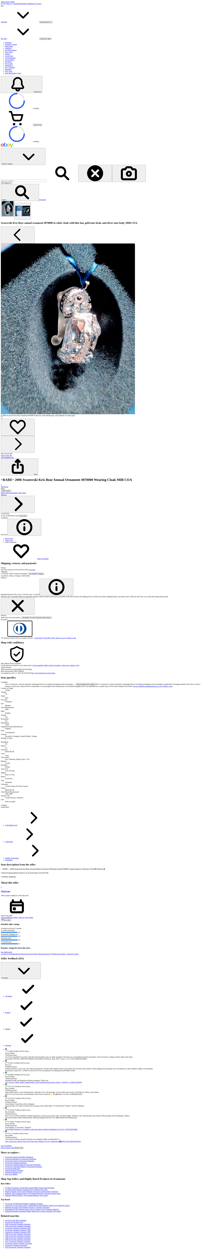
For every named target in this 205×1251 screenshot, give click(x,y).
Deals (20, 4)
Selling (7, 54)
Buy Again (8, 52)
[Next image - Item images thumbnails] (18, 444)
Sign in (8, 4)
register (15, 4)
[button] (20, 192)
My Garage (9, 64)
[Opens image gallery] (2, 418)
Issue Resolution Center (13, 73)
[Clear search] (95, 173)
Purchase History (11, 50)
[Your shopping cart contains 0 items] (17, 125)
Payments (8, 62)
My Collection (10, 67)
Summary (8, 42)
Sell (2, 6)
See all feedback (6, 1146)
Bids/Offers (9, 46)
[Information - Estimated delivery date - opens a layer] (56, 587)
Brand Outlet (26, 4)
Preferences (9, 65)
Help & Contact (36, 4)
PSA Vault (8, 71)
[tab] (102, 667)
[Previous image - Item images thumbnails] (18, 235)
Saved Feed (9, 56)
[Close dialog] (18, 606)
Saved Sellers (9, 60)
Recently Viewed (11, 44)
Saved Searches (10, 58)
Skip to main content (8, 2)
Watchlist (8, 48)
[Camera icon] (129, 173)
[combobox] (23, 181)
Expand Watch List (46, 22)
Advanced (42, 200)
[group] (102, 330)
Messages (8, 69)
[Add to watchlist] (18, 427)
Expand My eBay (45, 39)
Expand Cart (37, 125)
